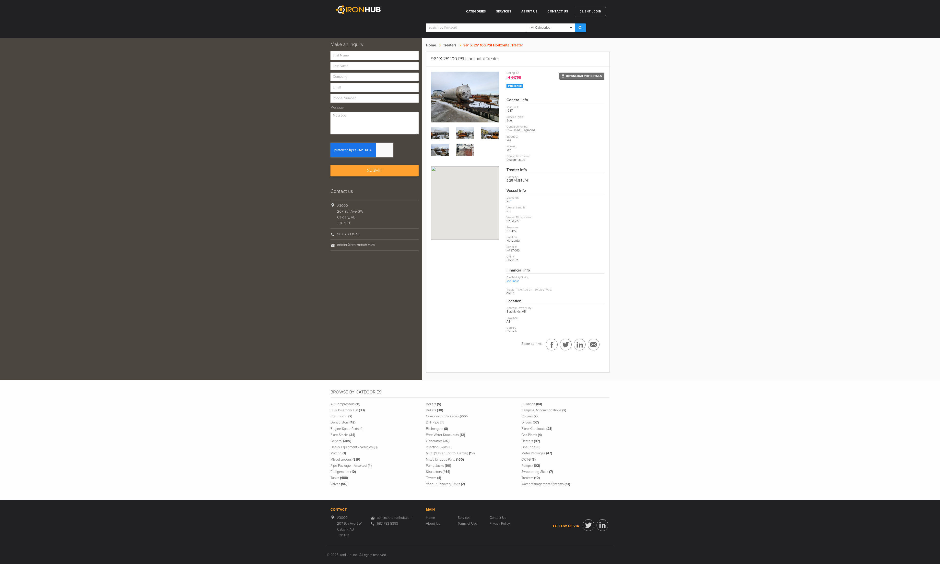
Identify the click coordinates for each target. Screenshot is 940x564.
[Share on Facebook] (552, 344)
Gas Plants (531, 435)
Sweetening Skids (537, 472)
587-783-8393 (348, 234)
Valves (338, 484)
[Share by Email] (593, 344)
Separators (438, 472)
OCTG (528, 459)
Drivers (530, 422)
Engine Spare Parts (346, 429)
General (340, 441)
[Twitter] (588, 525)
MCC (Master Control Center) (450, 453)
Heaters (530, 441)
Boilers (433, 404)
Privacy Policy (500, 523)
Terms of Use (467, 523)
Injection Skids (439, 447)
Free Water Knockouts (445, 435)
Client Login (590, 11)
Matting (338, 453)
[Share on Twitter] (566, 344)
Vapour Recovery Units (445, 484)
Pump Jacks (438, 465)
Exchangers (437, 429)
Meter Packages (536, 453)
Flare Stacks (342, 435)
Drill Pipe (435, 422)
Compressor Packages (447, 416)
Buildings (531, 404)
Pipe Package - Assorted (351, 465)
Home (431, 45)
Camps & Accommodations (543, 410)
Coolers (529, 416)
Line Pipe (530, 447)
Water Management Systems (545, 484)
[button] (581, 76)
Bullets (434, 410)
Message (337, 107)
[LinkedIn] (602, 525)
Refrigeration (343, 472)
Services (503, 11)
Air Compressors (345, 404)
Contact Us (557, 11)
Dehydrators (342, 422)
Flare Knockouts (536, 429)
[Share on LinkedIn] (580, 344)
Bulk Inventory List (347, 410)
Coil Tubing (341, 416)
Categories (476, 11)
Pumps (530, 465)
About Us (529, 11)
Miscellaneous (345, 459)
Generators (437, 441)
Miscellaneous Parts (445, 459)
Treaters (449, 45)
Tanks (339, 478)
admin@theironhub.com (356, 245)
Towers (433, 478)
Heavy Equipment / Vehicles (353, 447)
